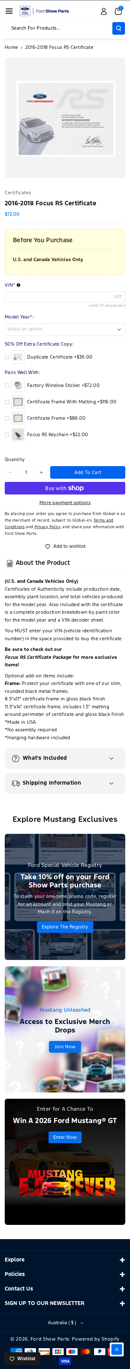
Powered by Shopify (96, 1339)
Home (11, 47)
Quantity (15, 460)
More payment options (65, 503)
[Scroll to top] (117, 1349)
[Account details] (104, 11)
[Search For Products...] (118, 28)
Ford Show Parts (50, 1339)
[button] (9, 11)
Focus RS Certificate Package (38, 657)
